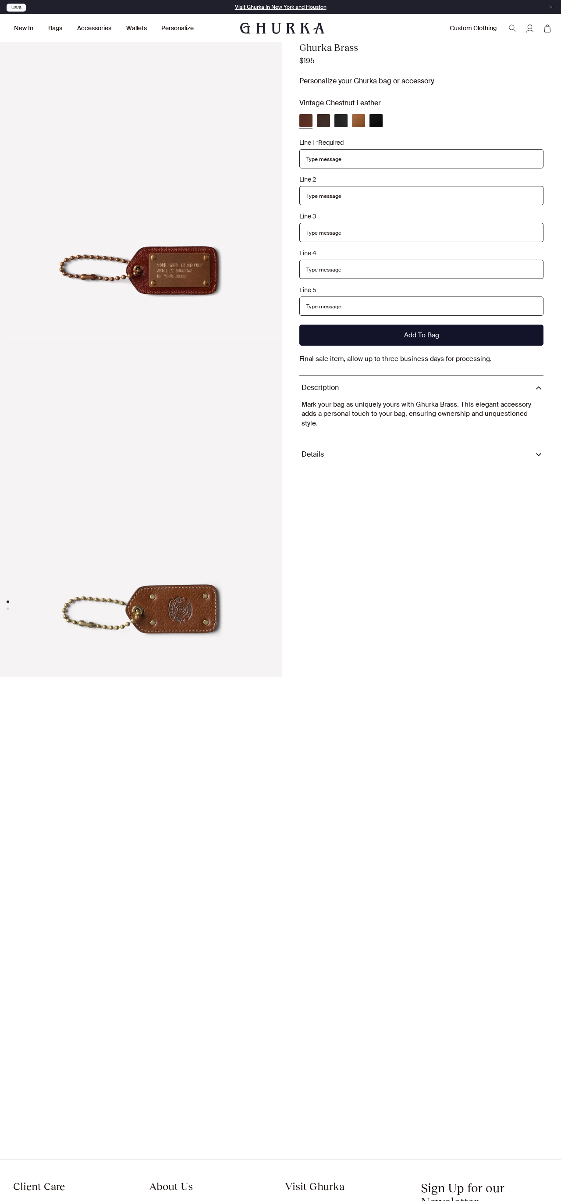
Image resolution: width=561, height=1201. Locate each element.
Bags (55, 28)
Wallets (136, 28)
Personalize (177, 28)
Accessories (94, 28)
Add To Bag (421, 335)
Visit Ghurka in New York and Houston (281, 7)
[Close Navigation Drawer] (551, 7)
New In (23, 28)
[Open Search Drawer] (512, 28)
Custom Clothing (473, 28)
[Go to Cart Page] (547, 28)
